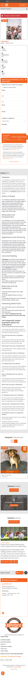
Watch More (14, 490)
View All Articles (14, 522)
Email (3, 105)
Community (5, 543)
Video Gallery (4, 651)
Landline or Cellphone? (8, 118)
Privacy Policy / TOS (14, 149)
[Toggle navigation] (2, 5)
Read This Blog (6, 561)
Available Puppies (5, 640)
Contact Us (4, 648)
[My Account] (26, 9)
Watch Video (14, 505)
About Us (3, 644)
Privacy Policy (14, 669)
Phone (4, 111)
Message (4, 124)
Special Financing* (6, 642)
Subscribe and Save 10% (15, 1)
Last (3, 101)
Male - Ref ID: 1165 (6, 475)
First (3, 96)
